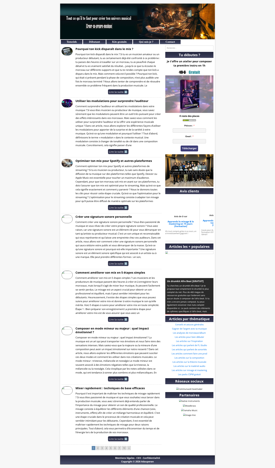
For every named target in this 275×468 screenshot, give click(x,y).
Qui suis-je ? (146, 41)
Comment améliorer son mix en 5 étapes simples (110, 272)
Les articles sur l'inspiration (189, 341)
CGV (138, 458)
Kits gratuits (119, 41)
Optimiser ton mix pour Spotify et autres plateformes (113, 161)
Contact (170, 41)
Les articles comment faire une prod (189, 353)
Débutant (94, 41)
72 (124, 448)
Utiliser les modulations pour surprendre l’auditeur (111, 101)
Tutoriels (72, 41)
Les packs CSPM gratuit (189, 374)
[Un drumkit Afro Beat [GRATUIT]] (189, 264)
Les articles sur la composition (189, 357)
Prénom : (188, 125)
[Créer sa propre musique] (137, 37)
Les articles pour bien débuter (189, 336)
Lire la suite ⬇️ (118, 92)
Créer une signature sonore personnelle (103, 217)
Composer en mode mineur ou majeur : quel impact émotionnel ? (112, 330)
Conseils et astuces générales (189, 324)
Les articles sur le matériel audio (189, 366)
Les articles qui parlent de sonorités (189, 349)
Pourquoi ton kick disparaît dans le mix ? (104, 49)
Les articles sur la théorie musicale (189, 361)
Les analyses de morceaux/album (189, 332)
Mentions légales (124, 458)
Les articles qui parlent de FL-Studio (189, 345)
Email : (188, 136)
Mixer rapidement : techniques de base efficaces (110, 388)
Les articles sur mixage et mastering (189, 370)
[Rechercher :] (189, 48)
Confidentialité (151, 458)
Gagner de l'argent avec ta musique (189, 328)
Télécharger (189, 148)
